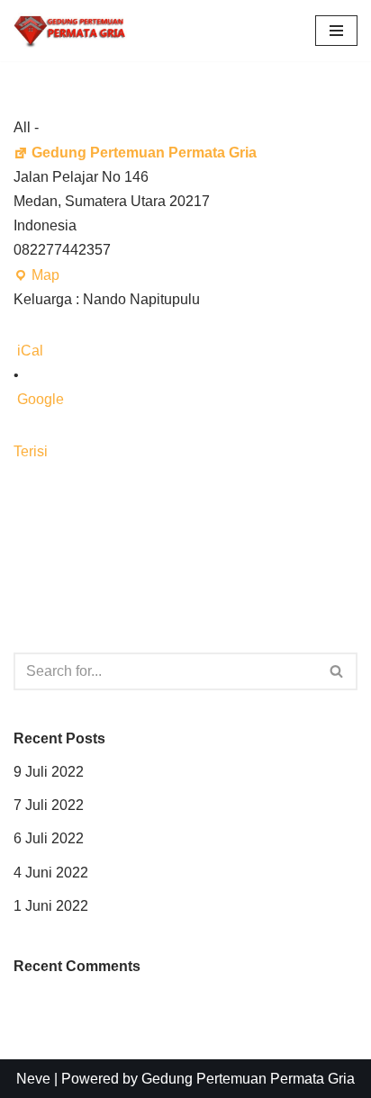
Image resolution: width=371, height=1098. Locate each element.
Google (40, 399)
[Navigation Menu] (336, 30)
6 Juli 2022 (49, 838)
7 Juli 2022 (49, 805)
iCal (30, 350)
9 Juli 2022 (49, 771)
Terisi (31, 451)
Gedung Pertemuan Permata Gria (144, 152)
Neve (33, 1078)
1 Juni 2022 (51, 906)
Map (36, 277)
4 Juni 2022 (51, 872)
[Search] (337, 671)
